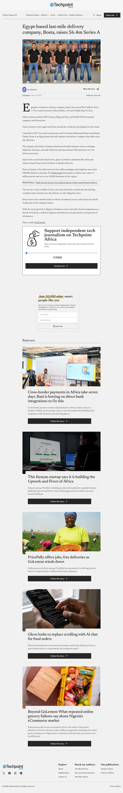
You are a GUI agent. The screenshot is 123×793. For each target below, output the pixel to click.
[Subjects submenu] (48, 15)
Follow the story (57, 421)
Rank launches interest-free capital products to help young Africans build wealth (67, 183)
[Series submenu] (56, 15)
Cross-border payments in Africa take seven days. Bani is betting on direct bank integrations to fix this (63, 396)
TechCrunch (56, 173)
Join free (59, 326)
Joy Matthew (32, 90)
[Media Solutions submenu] (83, 15)
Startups (97, 95)
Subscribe (110, 15)
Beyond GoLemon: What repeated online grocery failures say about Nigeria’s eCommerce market (60, 716)
